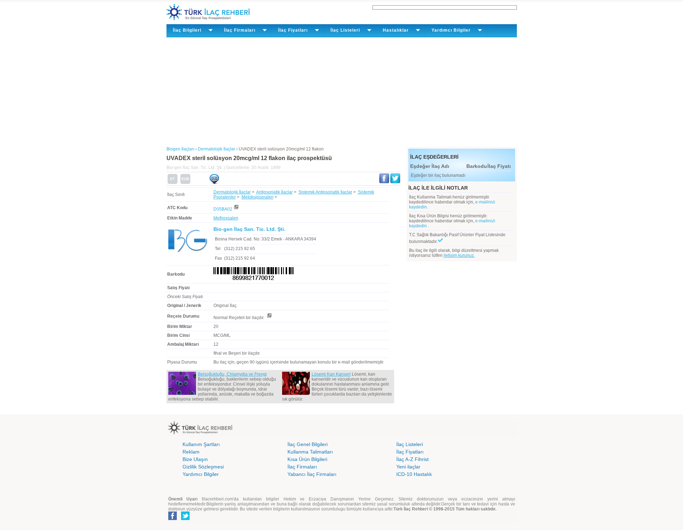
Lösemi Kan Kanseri (331, 374)
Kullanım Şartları (201, 444)
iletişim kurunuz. (459, 255)
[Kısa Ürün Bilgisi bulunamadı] (185, 182)
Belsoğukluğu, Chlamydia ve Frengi (232, 374)
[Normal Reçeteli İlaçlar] (268, 317)
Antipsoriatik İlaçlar (274, 192)
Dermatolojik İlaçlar (232, 192)
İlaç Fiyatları (410, 452)
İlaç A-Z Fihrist (412, 459)
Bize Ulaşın (195, 459)
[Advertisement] (341, 91)
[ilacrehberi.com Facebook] (172, 518)
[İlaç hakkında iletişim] (214, 182)
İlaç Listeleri (409, 444)
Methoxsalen (225, 218)
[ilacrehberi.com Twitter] (185, 518)
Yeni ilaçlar (408, 467)
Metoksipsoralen (258, 197)
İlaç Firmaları (302, 467)
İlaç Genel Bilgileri (307, 444)
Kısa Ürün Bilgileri (307, 459)
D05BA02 (222, 209)
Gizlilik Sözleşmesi (203, 467)
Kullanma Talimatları (310, 452)
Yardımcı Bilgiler (200, 474)
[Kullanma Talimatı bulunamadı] (173, 182)
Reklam (191, 452)
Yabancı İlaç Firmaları (312, 474)
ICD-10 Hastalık (414, 474)
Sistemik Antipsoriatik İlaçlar (325, 192)
